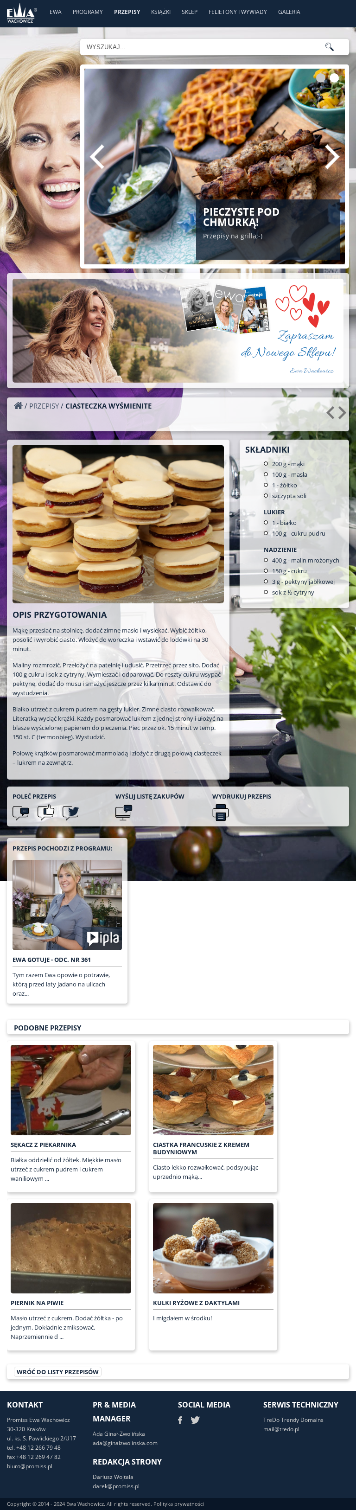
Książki (161, 12)
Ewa (56, 12)
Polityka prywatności (178, 1503)
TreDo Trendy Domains (293, 1420)
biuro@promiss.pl (29, 1466)
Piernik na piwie (37, 1303)
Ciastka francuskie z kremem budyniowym (201, 1148)
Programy (88, 12)
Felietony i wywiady (238, 12)
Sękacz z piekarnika (43, 1144)
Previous (97, 157)
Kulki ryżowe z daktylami (196, 1303)
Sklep (189, 12)
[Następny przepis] (343, 416)
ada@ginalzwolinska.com (125, 1443)
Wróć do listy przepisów (58, 1372)
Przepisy (127, 12)
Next (332, 157)
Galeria (289, 12)
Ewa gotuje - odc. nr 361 (52, 959)
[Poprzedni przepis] (331, 416)
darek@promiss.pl (116, 1486)
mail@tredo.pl (281, 1429)
